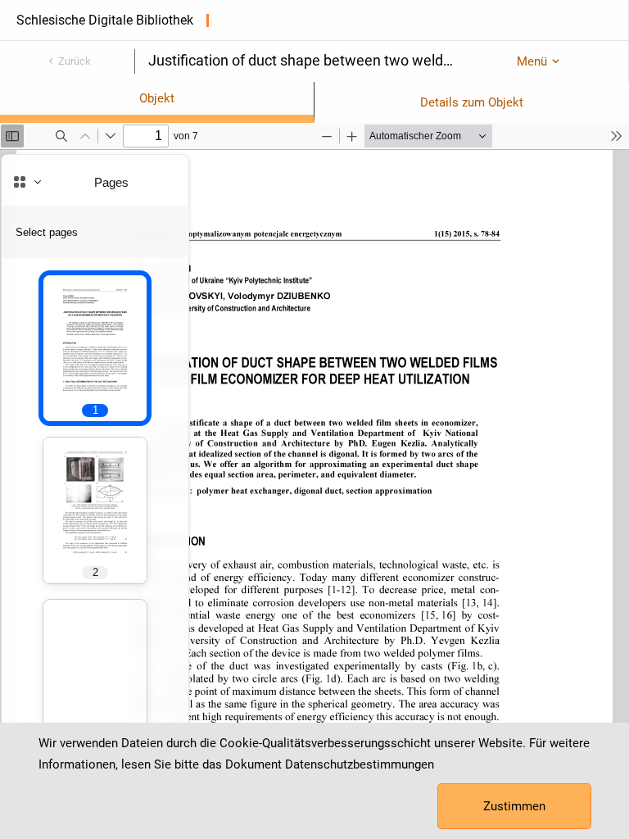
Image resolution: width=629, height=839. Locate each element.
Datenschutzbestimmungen (359, 764)
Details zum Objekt (471, 102)
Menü (532, 61)
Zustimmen (514, 806)
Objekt (156, 98)
